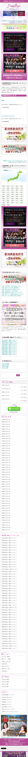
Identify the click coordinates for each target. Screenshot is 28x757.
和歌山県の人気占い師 (6, 479)
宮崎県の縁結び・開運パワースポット (9, 643)
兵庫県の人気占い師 (6, 469)
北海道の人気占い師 (6, 419)
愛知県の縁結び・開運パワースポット (9, 348)
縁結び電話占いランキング (7, 706)
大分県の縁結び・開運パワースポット (9, 641)
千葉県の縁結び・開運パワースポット (9, 564)
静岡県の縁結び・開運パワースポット (9, 350)
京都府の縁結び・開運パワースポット (9, 347)
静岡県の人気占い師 (6, 484)
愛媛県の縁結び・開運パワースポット (9, 626)
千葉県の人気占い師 (6, 441)
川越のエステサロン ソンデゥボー (8, 709)
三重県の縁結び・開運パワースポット (9, 351)
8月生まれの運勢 (5, 367)
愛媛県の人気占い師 (6, 491)
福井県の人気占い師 (6, 465)
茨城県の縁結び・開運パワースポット (9, 554)
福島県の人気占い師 (6, 433)
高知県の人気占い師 (6, 496)
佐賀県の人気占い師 (6, 515)
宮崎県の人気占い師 (6, 524)
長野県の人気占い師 (6, 455)
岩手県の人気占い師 (6, 424)
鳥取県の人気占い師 (6, 505)
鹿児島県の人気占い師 (6, 527)
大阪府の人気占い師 (6, 467)
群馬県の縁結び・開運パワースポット (9, 559)
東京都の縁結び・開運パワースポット (9, 341)
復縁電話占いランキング (6, 704)
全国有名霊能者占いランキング (8, 694)
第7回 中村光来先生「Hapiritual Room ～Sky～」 (12, 286)
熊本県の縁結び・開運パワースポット (9, 638)
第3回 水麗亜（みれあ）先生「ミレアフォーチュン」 (13, 292)
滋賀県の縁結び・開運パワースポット (9, 595)
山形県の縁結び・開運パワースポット (9, 550)
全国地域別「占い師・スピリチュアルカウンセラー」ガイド (14, 20)
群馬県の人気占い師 (6, 450)
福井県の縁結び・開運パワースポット (9, 576)
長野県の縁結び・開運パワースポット (9, 581)
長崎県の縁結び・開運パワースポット (9, 636)
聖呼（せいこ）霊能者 (6, 659)
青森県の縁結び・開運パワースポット (9, 540)
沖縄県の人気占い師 (6, 529)
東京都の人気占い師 (6, 436)
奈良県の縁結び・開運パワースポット (9, 605)
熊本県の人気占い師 (6, 520)
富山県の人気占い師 (6, 462)
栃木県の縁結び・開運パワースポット (9, 557)
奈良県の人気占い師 (6, 477)
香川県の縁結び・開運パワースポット (9, 624)
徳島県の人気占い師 (6, 498)
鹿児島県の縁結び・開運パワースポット (10, 646)
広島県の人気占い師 (6, 503)
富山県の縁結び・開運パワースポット (9, 574)
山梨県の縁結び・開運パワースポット (9, 578)
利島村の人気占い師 (6, 395)
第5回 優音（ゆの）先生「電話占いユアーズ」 (11, 289)
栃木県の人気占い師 (6, 448)
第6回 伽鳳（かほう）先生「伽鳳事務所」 (10, 287)
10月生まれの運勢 (5, 365)
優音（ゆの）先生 (5, 666)
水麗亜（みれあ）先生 (6, 661)
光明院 (2, 100)
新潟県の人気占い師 (13, 22)
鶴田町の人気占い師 (6, 392)
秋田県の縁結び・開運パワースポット (9, 547)
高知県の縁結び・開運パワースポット (9, 629)
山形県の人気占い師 (6, 431)
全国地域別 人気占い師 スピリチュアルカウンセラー (14, 1)
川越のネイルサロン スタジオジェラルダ (10, 711)
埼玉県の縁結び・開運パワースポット (9, 344)
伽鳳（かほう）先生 (6, 668)
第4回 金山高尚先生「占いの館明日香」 (10, 290)
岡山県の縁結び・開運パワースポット (9, 614)
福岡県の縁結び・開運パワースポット (9, 352)
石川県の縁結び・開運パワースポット (9, 583)
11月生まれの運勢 (5, 363)
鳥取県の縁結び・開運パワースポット (9, 609)
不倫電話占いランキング (6, 702)
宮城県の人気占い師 (6, 429)
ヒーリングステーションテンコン (8, 115)
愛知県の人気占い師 (6, 481)
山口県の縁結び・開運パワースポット (9, 619)
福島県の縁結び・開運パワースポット (9, 552)
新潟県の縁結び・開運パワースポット (9, 571)
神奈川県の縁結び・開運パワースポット (10, 342)
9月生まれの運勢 (5, 366)
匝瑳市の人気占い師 (6, 385)
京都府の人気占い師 (6, 472)
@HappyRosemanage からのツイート (8, 737)
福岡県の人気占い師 (6, 513)
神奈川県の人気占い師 (6, 438)
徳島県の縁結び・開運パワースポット (9, 622)
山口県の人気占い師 (6, 510)
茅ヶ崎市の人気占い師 (6, 388)
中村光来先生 (4, 671)
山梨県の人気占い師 (6, 453)
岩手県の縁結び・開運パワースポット (9, 542)
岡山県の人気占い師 (6, 500)
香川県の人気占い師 (6, 493)
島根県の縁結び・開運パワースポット (9, 612)
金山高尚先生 (4, 663)
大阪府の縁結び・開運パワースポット (9, 345)
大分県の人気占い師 (6, 522)
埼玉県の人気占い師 (6, 443)
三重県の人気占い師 (6, 489)
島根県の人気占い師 (6, 508)
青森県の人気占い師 (6, 421)
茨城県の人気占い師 (6, 445)
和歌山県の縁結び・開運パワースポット (10, 607)
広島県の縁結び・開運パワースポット (9, 617)
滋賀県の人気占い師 (6, 474)
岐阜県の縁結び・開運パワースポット (9, 588)
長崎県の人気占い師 (6, 517)
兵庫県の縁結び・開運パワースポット (9, 602)
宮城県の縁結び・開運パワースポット (9, 545)
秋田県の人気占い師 (6, 426)
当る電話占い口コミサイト (7, 699)
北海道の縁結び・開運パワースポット (9, 340)
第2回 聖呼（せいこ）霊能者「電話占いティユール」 (13, 294)
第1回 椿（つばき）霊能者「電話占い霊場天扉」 (12, 295)
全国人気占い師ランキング (7, 697)
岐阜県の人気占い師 (6, 486)
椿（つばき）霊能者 (6, 656)
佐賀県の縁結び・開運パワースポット (9, 633)
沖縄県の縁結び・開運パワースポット (9, 354)
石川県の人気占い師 (6, 457)
